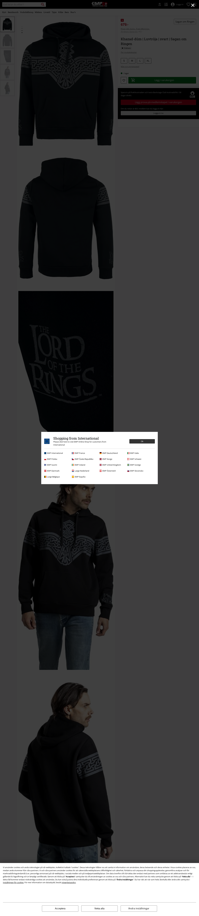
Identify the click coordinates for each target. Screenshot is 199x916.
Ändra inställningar (138, 908)
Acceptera (60, 908)
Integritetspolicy (69, 882)
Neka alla (99, 908)
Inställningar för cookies (13, 882)
